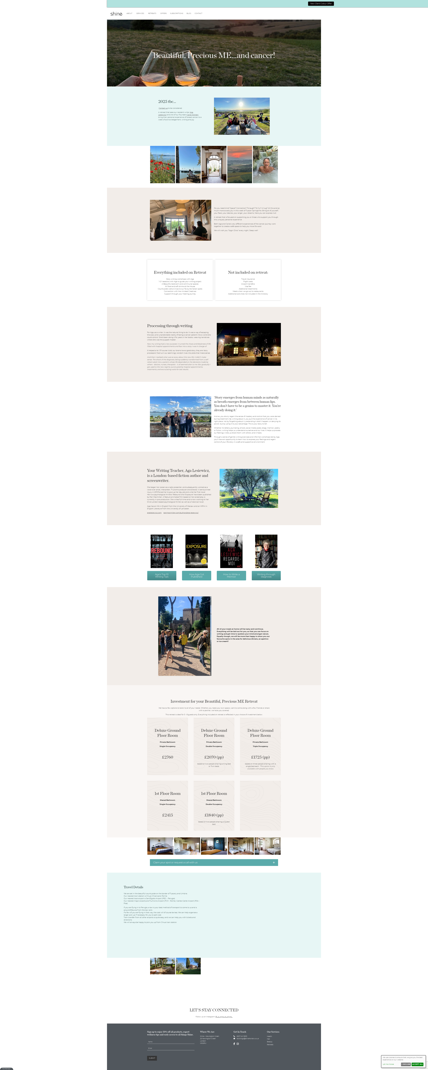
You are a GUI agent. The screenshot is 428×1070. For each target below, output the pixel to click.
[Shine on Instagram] (238, 1044)
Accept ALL (417, 1064)
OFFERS (163, 13)
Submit (152, 1058)
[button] (214, 862)
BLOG (189, 13)
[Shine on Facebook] (235, 1044)
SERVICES (140, 13)
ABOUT (129, 13)
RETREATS (152, 13)
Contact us (163, 108)
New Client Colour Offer (321, 4)
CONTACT (198, 13)
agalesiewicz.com (154, 513)
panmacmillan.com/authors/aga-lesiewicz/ (181, 513)
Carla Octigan (192, 115)
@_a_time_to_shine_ (224, 1017)
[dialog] (403, 1061)
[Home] (116, 13)
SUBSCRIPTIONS (176, 13)
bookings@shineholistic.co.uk (248, 1038)
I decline (406, 1064)
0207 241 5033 (241, 1036)
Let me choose (388, 1064)
